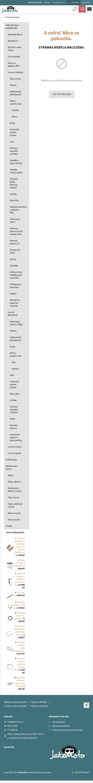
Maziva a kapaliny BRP (13, 65)
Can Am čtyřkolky (15, 72)
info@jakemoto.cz (15, 721)
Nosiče (13, 259)
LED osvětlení (14, 56)
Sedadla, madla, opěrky (16, 171)
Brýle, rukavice (14, 481)
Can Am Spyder (14, 453)
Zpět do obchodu (61, 94)
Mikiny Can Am (14, 513)
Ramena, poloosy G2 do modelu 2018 (16, 231)
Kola (12, 141)
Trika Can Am (13, 497)
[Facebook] (86, 705)
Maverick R (13, 40)
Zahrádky (14, 265)
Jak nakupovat (58, 721)
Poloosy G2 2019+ (15, 221)
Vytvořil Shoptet (82, 772)
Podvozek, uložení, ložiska (14, 132)
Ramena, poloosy (14, 427)
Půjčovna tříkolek (39, 702)
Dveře (12, 418)
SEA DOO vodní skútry (14, 49)
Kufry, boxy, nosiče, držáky (16, 323)
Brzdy (12, 123)
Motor (14, 116)
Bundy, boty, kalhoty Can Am (15, 490)
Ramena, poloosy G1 (15, 242)
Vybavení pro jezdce (11, 468)
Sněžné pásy (11, 459)
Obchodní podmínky (61, 726)
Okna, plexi (14, 393)
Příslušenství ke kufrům (15, 286)
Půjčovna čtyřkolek (39, 706)
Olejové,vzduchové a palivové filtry (18, 209)
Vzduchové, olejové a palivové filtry (16, 437)
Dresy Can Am (14, 519)
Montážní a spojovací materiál (15, 303)
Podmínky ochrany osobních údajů (67, 730)
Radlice (13, 293)
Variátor (15, 110)
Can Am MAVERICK (12, 314)
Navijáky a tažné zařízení (16, 162)
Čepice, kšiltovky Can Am (15, 505)
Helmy (11, 475)
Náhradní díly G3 (15, 34)
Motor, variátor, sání (15, 102)
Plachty (13, 85)
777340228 (12, 729)
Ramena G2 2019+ (15, 251)
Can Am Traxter (15, 446)
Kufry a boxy (15, 78)
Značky (9, 526)
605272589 (12, 725)
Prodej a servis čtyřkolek (15, 706)
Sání (14, 362)
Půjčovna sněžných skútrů (15, 702)
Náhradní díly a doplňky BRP (12, 27)
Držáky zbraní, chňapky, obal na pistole (16, 275)
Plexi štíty (14, 200)
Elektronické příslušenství (15, 93)
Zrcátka (13, 194)
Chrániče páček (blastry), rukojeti (14, 183)
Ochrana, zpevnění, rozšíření (14, 151)
